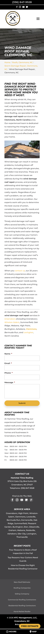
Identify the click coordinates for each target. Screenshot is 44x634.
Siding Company (22, 594)
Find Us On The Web (22, 496)
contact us (20, 271)
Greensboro (10, 319)
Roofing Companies (22, 588)
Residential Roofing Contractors (22, 606)
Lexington (28, 332)
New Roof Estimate (22, 582)
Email (8, 363)
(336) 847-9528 (22, 2)
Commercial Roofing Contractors (22, 600)
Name (8, 354)
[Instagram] (20, 7)
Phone (8, 373)
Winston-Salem (11, 322)
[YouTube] (23, 7)
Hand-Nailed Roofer (22, 611)
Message (9, 382)
